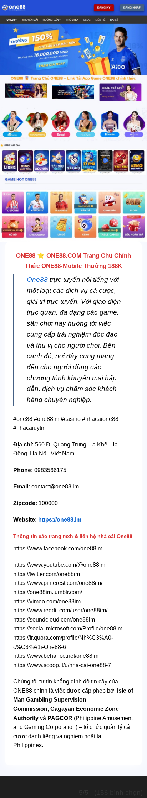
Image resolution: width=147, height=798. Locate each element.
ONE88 (25, 255)
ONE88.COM (63, 255)
